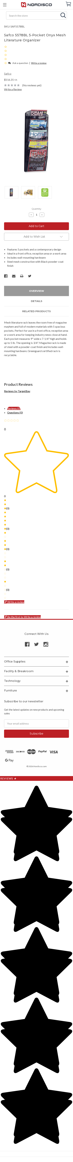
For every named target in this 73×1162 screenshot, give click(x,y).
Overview (36, 290)
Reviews (8, 778)
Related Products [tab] (36, 311)
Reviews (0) (14, 408)
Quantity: (37, 208)
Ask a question (20, 63)
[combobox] (36, 15)
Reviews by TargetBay (17, 391)
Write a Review (13, 89)
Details (36, 301)
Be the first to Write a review (24, 616)
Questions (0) (15, 412)
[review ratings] (6, 55)
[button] (6, 62)
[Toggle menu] (4, 4)
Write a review (39, 63)
